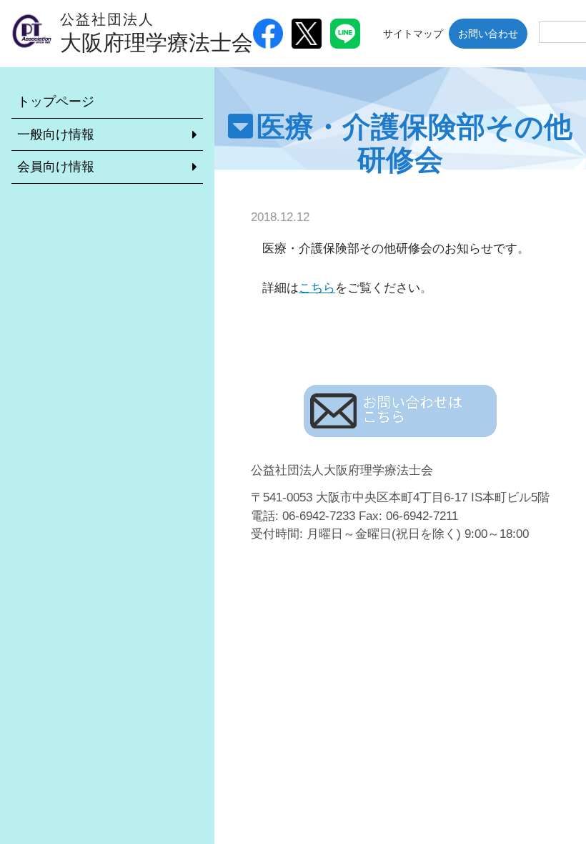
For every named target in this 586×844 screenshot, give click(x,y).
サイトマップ (413, 33)
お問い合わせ (488, 33)
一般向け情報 (55, 134)
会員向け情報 (55, 167)
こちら (317, 288)
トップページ (55, 101)
